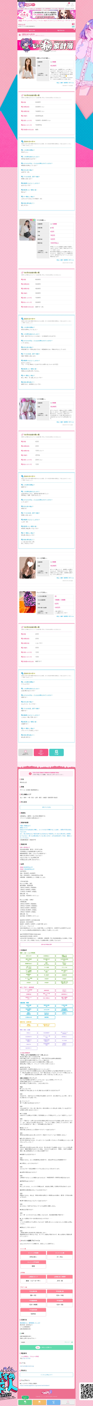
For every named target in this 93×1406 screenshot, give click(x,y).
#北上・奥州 (60, 82)
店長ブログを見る (46, 807)
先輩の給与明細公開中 (46, 944)
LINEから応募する (47, 1347)
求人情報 (33, 30)
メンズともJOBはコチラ (46, 1374)
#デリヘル (71, 82)
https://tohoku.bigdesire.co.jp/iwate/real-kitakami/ (35, 1385)
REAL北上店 (26, 25)
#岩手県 (66, 82)
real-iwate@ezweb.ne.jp (27, 1366)
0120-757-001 (26, 1358)
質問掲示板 (66, 30)
